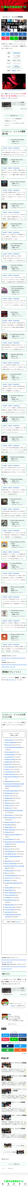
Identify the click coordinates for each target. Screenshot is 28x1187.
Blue (6, 873)
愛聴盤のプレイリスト (10, 121)
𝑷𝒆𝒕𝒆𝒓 (9, 1014)
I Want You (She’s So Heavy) (12, 834)
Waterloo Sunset (9, 781)
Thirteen (7, 832)
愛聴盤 (4, 1028)
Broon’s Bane (8, 890)
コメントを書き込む (14, 1164)
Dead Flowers (8, 815)
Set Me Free (8, 808)
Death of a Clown (9, 822)
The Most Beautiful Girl (11, 875)
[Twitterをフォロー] (11, 1024)
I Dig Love (7, 849)
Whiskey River (9, 762)
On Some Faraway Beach (11, 790)
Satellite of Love (9, 803)
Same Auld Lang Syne (11, 900)
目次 (11, 115)
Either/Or (14, 70)
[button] (22, 38)
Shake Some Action (10, 829)
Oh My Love (8, 805)
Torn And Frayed (9, 851)
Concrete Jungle (9, 909)
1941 (6, 800)
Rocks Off (7, 764)
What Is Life (8, 744)
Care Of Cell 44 (9, 757)
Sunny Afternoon (9, 839)
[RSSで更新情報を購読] (16, 1024)
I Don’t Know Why (9, 766)
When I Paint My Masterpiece (12, 856)
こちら (3, 98)
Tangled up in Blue (10, 759)
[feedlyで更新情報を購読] (13, 1024)
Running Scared (9, 870)
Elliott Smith (17, 53)
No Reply (7, 880)
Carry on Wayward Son (11, 892)
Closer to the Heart (10, 895)
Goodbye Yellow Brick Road (12, 883)
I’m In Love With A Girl (11, 742)
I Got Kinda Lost (9, 771)
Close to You (8, 878)
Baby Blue (7, 824)
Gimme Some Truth (10, 774)
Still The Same (9, 793)
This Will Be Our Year (10, 854)
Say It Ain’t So (8, 912)
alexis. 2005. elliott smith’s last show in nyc (14, 90)
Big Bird (7, 846)
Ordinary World (9, 887)
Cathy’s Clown (9, 740)
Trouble (7, 769)
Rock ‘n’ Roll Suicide (10, 863)
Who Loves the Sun (10, 817)
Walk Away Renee (9, 904)
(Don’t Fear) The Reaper (11, 776)
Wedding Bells (9, 798)
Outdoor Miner (9, 827)
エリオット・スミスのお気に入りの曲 (14, 123)
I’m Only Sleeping (9, 754)
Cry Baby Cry (8, 897)
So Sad (7, 795)
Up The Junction (9, 752)
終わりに (7, 125)
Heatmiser (16, 66)
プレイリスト (10, 679)
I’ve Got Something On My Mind (13, 747)
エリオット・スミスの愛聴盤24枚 (13, 118)
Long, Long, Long (10, 907)
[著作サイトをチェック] (9, 1024)
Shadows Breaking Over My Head (14, 810)
